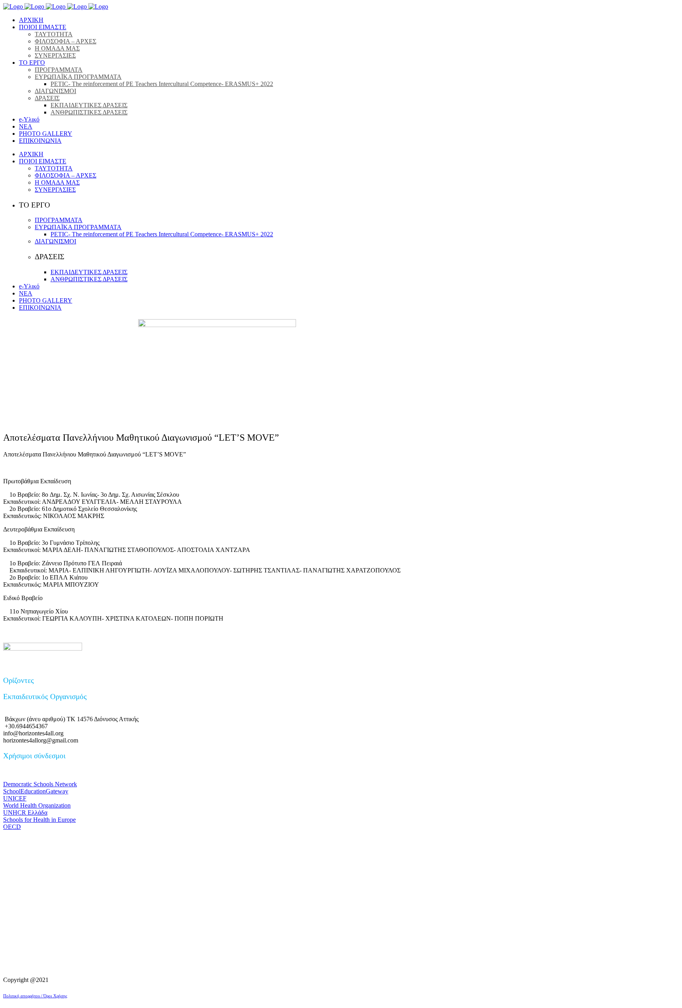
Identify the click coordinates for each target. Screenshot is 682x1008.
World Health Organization (37, 805)
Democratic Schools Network (40, 784)
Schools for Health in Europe (39, 819)
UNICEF (14, 798)
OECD (12, 826)
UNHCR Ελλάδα (25, 812)
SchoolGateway (35, 791)
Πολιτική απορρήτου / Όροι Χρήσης (35, 995)
